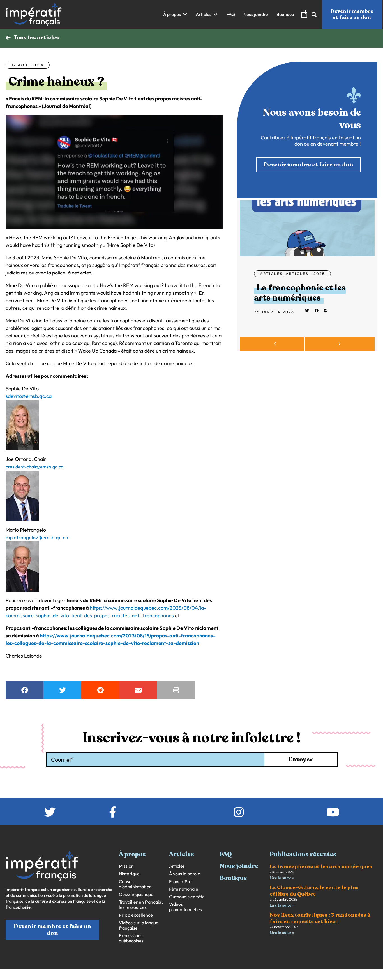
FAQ (226, 854)
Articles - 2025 (305, 273)
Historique (129, 873)
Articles (271, 273)
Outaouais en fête (187, 896)
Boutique (233, 878)
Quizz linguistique (136, 894)
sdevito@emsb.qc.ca (29, 396)
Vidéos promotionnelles (185, 907)
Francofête (180, 881)
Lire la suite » (282, 878)
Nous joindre (239, 866)
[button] (175, 14)
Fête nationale (183, 889)
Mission (126, 866)
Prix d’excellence (136, 915)
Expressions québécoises (131, 938)
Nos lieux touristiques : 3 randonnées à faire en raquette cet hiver (320, 918)
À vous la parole (184, 873)
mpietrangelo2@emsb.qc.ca (37, 537)
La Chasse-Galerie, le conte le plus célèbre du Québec (314, 890)
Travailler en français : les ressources (141, 904)
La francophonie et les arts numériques (300, 293)
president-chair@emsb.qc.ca (34, 467)
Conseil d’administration (135, 884)
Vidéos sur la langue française (138, 925)
